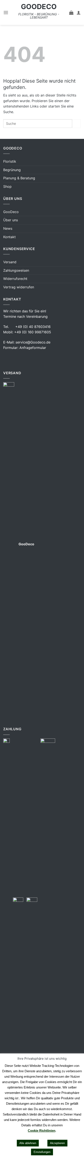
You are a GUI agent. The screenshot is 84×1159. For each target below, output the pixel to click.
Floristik (9, 161)
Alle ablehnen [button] (27, 1143)
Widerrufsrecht (15, 278)
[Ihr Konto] (78, 12)
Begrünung (12, 170)
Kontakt (9, 237)
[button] (5, 12)
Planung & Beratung (19, 178)
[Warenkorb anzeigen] (71, 12)
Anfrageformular (32, 347)
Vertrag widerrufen (18, 287)
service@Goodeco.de (33, 342)
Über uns (10, 220)
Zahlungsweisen (16, 270)
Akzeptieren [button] (57, 1143)
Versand (9, 262)
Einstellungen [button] (42, 1152)
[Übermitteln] (76, 123)
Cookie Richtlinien (41, 1130)
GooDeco (39, 6)
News (7, 228)
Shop (7, 186)
